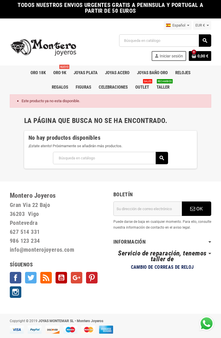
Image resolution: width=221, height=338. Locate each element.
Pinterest (92, 277)
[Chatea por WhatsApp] (206, 323)
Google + (76, 277)
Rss (46, 277)
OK (199, 209)
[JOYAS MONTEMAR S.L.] (43, 47)
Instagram (15, 292)
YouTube (61, 277)
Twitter (31, 277)
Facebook (15, 277)
